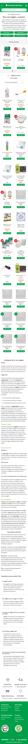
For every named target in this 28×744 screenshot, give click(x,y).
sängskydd (5, 453)
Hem (9, 14)
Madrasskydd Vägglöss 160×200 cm (21, 324)
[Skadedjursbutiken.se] (14, 5)
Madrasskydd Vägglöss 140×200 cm (21, 347)
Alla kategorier (18, 717)
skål (18, 383)
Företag (17, 708)
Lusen (9, 512)
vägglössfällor (4, 380)
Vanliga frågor (4, 708)
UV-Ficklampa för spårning (7, 276)
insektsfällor (16, 516)
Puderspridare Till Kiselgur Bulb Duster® (21, 101)
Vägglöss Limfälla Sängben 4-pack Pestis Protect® (20, 226)
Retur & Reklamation (6, 706)
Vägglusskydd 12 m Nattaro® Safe (7, 225)
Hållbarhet (17, 710)
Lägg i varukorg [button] (7, 67)
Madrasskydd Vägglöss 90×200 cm (21, 203)
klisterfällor (4, 516)
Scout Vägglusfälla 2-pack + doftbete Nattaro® (20, 177)
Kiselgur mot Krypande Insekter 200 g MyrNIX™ (7, 101)
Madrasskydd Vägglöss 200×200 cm (21, 302)
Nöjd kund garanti (5, 717)
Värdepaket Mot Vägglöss (21, 60)
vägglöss (17, 387)
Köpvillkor (17, 706)
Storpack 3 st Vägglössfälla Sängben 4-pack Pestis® (20, 252)
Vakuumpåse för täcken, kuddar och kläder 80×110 (21, 154)
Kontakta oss (4, 710)
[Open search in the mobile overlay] (14, 10)
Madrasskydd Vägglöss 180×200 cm (7, 347)
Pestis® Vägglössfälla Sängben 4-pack (21, 127)
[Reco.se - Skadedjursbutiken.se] (5, 728)
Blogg (16, 721)
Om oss (3, 719)
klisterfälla (18, 380)
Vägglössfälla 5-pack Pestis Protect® (7, 60)
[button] (2, 5)
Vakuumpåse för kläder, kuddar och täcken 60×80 (7, 177)
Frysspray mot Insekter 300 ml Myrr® (7, 154)
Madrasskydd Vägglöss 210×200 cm (7, 324)
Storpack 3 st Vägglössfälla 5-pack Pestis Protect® (7, 252)
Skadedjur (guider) (19, 719)
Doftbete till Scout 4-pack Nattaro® (20, 276)
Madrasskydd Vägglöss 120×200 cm (7, 302)
